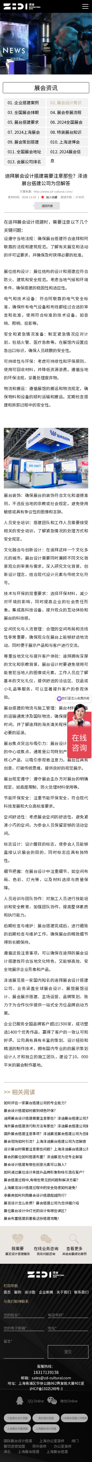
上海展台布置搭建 (17, 1428)
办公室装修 (63, 1446)
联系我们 (81, 1292)
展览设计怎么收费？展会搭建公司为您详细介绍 (41, 1202)
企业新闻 (46, 1292)
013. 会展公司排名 (24, 161)
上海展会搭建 (28, 1451)
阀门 (75, 1440)
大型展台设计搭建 (17, 1418)
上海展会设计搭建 (46, 1428)
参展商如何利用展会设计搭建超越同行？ (36, 1195)
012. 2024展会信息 (65, 156)
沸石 (7, 1451)
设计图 (30, 1292)
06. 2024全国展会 (66, 122)
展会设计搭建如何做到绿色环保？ (30, 1110)
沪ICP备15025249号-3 (46, 1388)
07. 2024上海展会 (24, 132)
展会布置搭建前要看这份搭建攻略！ (32, 1218)
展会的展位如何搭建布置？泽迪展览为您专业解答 (43, 1156)
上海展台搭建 (57, 1451)
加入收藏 (51, 197)
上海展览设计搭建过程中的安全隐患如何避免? (40, 1187)
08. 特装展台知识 (66, 132)
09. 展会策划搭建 (23, 142)
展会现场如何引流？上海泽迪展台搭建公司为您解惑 (45, 1141)
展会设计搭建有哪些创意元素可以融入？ (36, 1164)
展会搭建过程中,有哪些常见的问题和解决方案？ (42, 1179)
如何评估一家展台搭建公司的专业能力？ (36, 1102)
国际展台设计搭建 (18, 1440)
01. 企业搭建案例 (23, 102)
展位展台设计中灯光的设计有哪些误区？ (36, 1210)
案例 (17, 1292)
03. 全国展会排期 (23, 112)
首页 (7, 1292)
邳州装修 (39, 1446)
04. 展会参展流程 (66, 112)
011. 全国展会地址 (24, 151)
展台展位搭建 (46, 1418)
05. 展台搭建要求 (23, 122)
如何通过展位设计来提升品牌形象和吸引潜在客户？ (45, 1172)
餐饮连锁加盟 (14, 1446)
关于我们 (63, 1292)
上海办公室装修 (51, 1440)
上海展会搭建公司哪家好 (74, 1419)
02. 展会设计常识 (66, 102)
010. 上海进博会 (65, 142)
